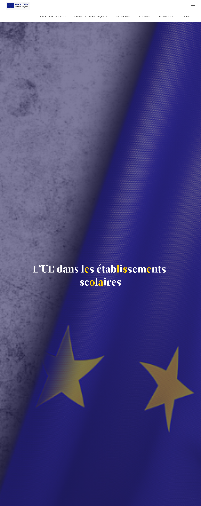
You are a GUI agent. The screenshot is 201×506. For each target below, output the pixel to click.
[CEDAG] (18, 5)
